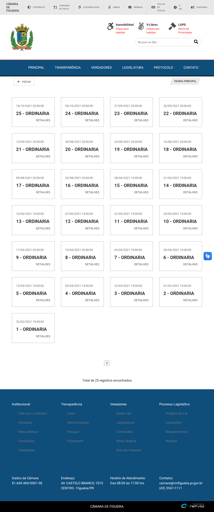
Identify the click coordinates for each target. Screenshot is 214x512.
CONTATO (190, 68)
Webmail (138, 7)
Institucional (21, 404)
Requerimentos (177, 432)
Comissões (26, 441)
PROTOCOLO (163, 68)
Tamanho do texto (64, 7)
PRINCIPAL (36, 68)
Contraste (39, 7)
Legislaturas (125, 423)
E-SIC (180, 7)
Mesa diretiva (126, 441)
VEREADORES (101, 68)
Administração (78, 423)
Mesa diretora (28, 432)
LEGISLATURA (132, 68)
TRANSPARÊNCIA (68, 68)
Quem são (123, 413)
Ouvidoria (201, 7)
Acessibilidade (91, 7)
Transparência (71, 404)
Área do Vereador (129, 450)
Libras (116, 7)
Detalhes (43, 120)
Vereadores (26, 450)
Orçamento (75, 441)
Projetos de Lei (176, 413)
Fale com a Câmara (32, 413)
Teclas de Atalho (161, 7)
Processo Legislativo (174, 404)
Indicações (173, 423)
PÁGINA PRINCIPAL (185, 81)
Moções (171, 441)
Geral (71, 413)
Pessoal (73, 432)
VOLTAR (26, 81)
